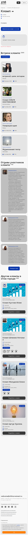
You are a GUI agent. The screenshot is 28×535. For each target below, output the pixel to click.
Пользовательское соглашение (8, 510)
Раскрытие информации (6, 515)
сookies (18, 525)
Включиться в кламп (8, 29)
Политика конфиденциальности (8, 513)
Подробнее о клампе (14, 312)
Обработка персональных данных (8, 512)
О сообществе (4, 522)
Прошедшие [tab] (5, 56)
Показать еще (14, 268)
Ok (14, 532)
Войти (24, 2)
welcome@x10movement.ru (11, 496)
